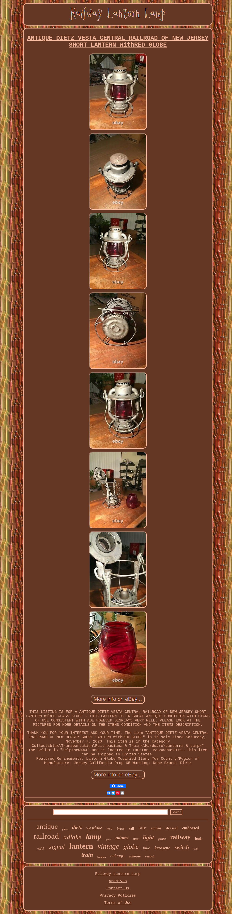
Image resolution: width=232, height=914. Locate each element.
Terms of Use (117, 903)
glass (65, 829)
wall (41, 848)
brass (121, 828)
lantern (81, 846)
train (87, 855)
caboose (135, 856)
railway (180, 837)
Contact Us (117, 888)
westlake (94, 827)
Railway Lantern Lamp (117, 874)
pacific (162, 838)
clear (135, 838)
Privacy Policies (118, 895)
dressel (172, 828)
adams (122, 837)
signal (57, 846)
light (148, 837)
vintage (108, 846)
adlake (72, 836)
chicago (117, 856)
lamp (94, 836)
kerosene (162, 847)
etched (156, 828)
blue (146, 848)
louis (198, 838)
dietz (77, 827)
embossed (190, 828)
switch (182, 847)
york (108, 839)
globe (130, 846)
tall (131, 828)
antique (47, 826)
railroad (46, 836)
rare (142, 827)
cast (195, 848)
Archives (118, 881)
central (149, 856)
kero (109, 828)
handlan (101, 857)
